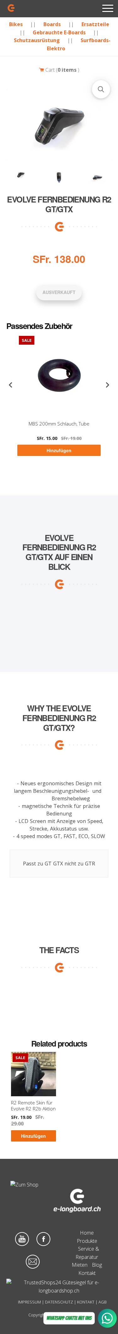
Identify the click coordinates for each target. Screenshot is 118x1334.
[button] (101, 89)
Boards (52, 24)
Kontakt (87, 1273)
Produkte (87, 1240)
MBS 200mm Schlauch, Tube (59, 424)
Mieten (79, 1264)
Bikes (16, 24)
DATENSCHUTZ (59, 1302)
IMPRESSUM (29, 1302)
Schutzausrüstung (37, 40)
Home (87, 1232)
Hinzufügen (59, 450)
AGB (102, 1302)
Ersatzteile (95, 24)
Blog (97, 1264)
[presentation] (10, 385)
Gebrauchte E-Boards (59, 32)
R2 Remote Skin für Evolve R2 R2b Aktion (33, 1106)
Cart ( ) (61, 69)
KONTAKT (85, 1302)
